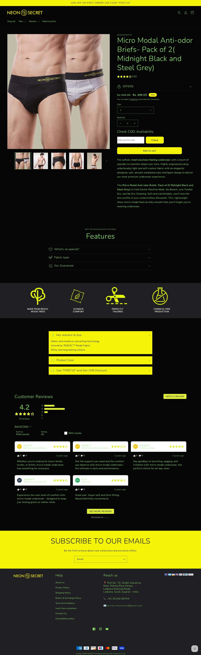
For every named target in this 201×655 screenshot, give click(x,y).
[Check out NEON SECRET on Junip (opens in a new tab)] (106, 517)
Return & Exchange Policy (68, 598)
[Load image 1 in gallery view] (23, 161)
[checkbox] (75, 433)
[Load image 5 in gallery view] (94, 161)
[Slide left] (10, 161)
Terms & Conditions (65, 603)
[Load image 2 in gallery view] (41, 161)
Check (154, 140)
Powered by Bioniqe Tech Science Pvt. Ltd (109, 654)
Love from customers (66, 608)
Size (119, 104)
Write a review (175, 396)
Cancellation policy (65, 618)
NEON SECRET (88, 654)
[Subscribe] (123, 559)
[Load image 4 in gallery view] (76, 161)
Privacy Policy (62, 587)
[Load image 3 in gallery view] (58, 161)
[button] (22, 21)
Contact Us (61, 613)
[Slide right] (106, 161)
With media (74, 433)
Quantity (121, 117)
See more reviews (100, 511)
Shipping (134, 99)
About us (60, 582)
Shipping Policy (63, 593)
